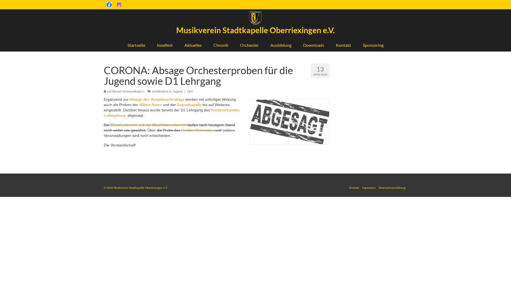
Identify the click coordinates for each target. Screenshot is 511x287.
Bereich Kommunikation (127, 91)
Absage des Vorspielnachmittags (156, 99)
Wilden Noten (150, 105)
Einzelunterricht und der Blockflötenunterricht (149, 125)
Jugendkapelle (189, 105)
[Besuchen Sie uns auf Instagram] (119, 4)
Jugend (177, 91)
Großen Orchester (196, 130)
